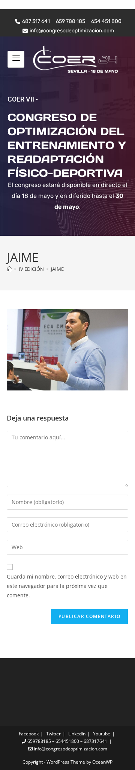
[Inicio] (9, 269)
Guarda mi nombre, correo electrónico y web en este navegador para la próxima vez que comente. (67, 586)
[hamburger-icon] (16, 59)
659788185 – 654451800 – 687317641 (66, 741)
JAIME (57, 269)
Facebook (29, 734)
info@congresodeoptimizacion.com (70, 749)
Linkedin (77, 734)
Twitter (53, 734)
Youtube (101, 734)
